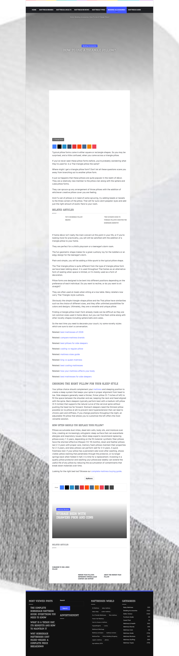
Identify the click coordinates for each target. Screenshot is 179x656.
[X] (59, 147)
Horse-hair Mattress (98, 618)
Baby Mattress (128, 607)
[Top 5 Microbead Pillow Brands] (58, 219)
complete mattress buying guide (106, 471)
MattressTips (96, 636)
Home (34, 10)
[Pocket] (94, 147)
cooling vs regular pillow (71, 349)
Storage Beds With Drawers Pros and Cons (74, 515)
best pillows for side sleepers (74, 343)
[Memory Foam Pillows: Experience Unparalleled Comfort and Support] (89, 561)
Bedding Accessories (116, 10)
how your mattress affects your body (77, 371)
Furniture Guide (128, 617)
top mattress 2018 (97, 643)
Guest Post (127, 620)
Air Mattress (95, 608)
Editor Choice (127, 614)
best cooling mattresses (71, 365)
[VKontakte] (84, 147)
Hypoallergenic (96, 625)
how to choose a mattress (99, 622)
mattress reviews (111, 633)
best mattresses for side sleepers (76, 376)
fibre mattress (113, 615)
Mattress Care (128, 630)
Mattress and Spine (97, 633)
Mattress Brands (46, 10)
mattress (97, 389)
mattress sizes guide (70, 354)
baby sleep (95, 611)
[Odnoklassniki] (89, 147)
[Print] (112, 487)
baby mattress (106, 608)
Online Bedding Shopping (110, 636)
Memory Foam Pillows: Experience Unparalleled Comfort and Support (87, 577)
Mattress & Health (63, 10)
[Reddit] (79, 147)
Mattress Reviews (81, 10)
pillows (90, 478)
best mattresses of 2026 (71, 332)
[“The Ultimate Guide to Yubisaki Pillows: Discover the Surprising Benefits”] (96, 221)
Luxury (106, 625)
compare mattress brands (72, 337)
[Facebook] (54, 147)
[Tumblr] (69, 147)
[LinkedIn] (64, 147)
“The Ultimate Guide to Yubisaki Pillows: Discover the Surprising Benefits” (115, 220)
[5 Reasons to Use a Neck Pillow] (63, 557)
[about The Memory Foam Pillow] (115, 561)
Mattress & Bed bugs (98, 629)
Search (62, 600)
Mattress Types (98, 10)
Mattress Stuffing (129, 639)
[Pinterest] (74, 147)
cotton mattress (105, 611)
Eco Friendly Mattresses (99, 615)
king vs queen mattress (71, 360)
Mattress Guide (134, 10)
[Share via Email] (107, 487)
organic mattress (97, 640)
